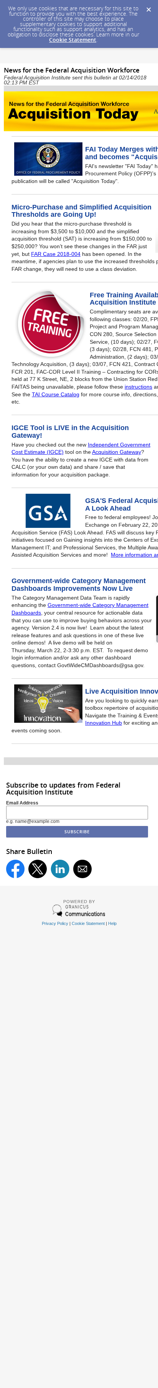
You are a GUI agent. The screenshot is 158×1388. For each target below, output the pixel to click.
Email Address (22, 803)
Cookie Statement (72, 39)
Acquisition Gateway (116, 452)
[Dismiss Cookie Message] (148, 7)
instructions (138, 387)
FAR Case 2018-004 (56, 254)
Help (112, 923)
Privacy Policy (55, 923)
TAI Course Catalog (55, 394)
